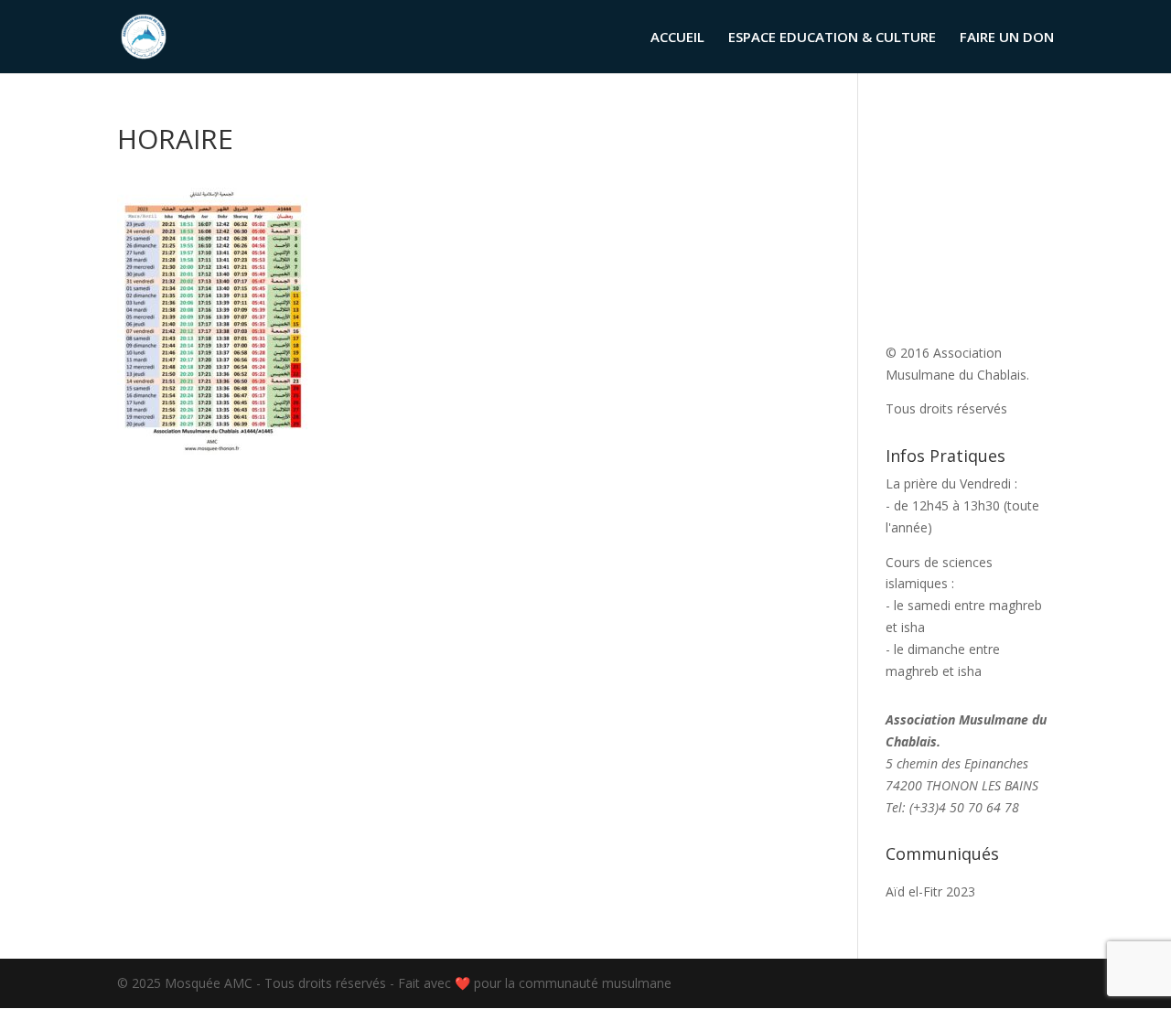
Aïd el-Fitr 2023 (930, 891)
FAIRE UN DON (1007, 38)
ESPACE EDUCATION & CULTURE (832, 38)
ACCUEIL (677, 38)
